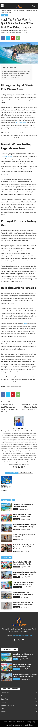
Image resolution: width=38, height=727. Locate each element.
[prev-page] (18, 494)
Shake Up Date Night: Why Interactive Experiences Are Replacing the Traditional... (24, 547)
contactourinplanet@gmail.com (22, 635)
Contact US (20, 722)
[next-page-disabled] (20, 494)
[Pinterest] (13, 38)
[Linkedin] (19, 467)
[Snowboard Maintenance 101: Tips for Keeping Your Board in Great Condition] (6, 480)
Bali (25, 323)
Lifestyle (16, 539)
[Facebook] (3, 38)
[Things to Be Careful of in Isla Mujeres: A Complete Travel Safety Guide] (6, 517)
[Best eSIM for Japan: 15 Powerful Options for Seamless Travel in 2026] (6, 585)
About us (12, 722)
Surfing (9, 10)
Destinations (5, 693)
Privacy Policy (31, 722)
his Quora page (21, 122)
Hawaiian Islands (6, 156)
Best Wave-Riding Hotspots (13, 386)
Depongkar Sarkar (8, 30)
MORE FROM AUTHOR (25, 472)
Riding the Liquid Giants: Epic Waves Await (17, 71)
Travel (3, 696)
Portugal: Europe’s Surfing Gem (13, 75)
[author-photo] (19, 421)
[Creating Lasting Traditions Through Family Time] (6, 538)
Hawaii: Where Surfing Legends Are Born (16, 73)
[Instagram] (16, 467)
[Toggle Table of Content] (27, 68)
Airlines (3, 712)
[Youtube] (23, 640)
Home (3, 10)
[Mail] (22, 467)
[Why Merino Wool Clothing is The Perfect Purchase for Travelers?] (6, 605)
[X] (8, 38)
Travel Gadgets (17, 587)
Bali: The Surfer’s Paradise (12, 78)
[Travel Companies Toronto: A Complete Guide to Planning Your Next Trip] (6, 528)
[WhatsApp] (18, 38)
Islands (15, 509)
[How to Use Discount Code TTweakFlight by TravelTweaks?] (6, 595)
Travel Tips (16, 519)
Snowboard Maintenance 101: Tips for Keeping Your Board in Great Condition (6, 487)
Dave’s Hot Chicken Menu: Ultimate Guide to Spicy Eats (29, 407)
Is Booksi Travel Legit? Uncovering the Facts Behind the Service (9, 408)
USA (2, 708)
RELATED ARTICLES (12, 472)
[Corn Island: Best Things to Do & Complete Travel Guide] (6, 507)
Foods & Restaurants (7, 705)
